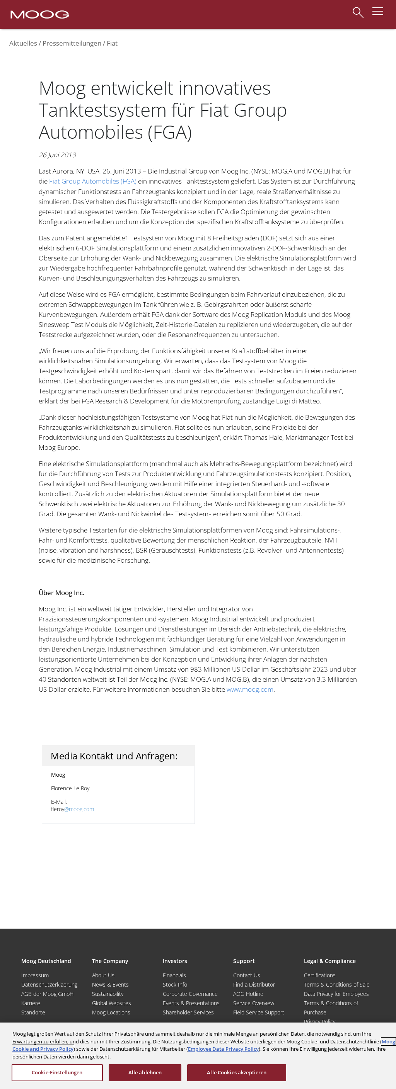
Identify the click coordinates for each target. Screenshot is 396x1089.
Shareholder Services (188, 1012)
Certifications (320, 975)
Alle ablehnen (145, 1072)
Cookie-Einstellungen (57, 1072)
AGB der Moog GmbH (47, 993)
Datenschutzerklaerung (49, 984)
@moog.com (79, 809)
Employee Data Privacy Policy (223, 1048)
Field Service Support (258, 1012)
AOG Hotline (248, 993)
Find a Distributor (254, 984)
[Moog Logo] (39, 14)
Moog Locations (111, 1012)
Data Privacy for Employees (336, 993)
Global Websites (111, 1003)
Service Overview (253, 1003)
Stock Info (175, 984)
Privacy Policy (319, 1021)
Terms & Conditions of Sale (337, 984)
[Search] (358, 8)
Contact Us (246, 975)
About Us (103, 975)
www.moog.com (250, 689)
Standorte (33, 1012)
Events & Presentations (191, 1003)
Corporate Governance (190, 993)
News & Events (110, 984)
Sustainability (107, 993)
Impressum (35, 975)
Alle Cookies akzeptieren (236, 1072)
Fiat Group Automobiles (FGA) (93, 181)
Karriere (30, 1003)
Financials (174, 975)
